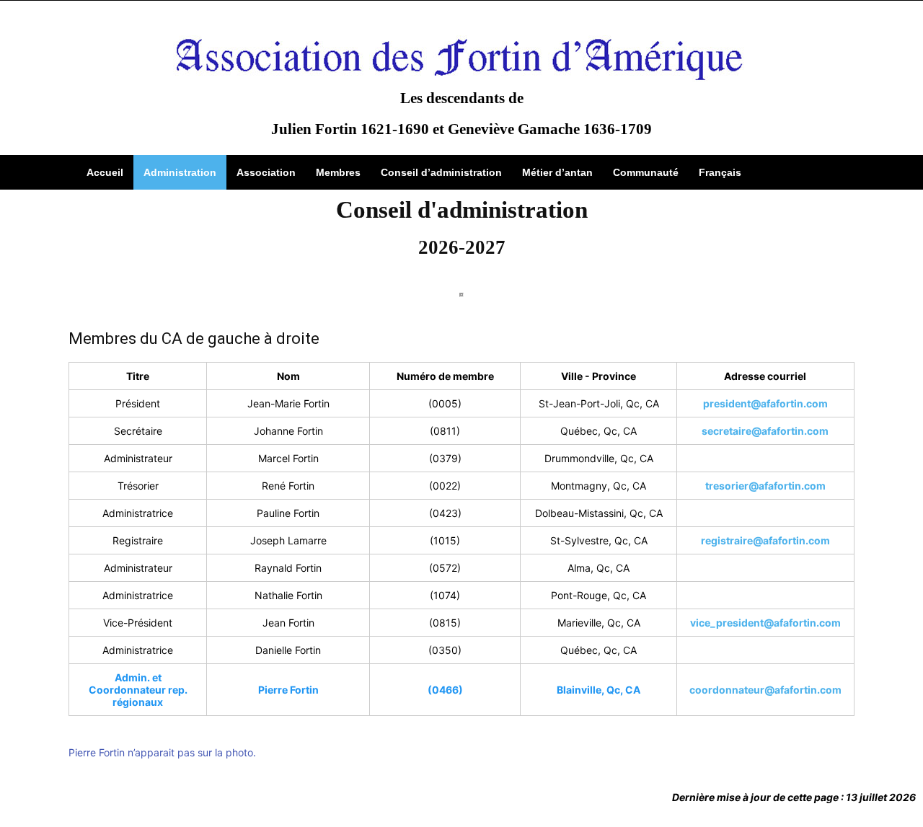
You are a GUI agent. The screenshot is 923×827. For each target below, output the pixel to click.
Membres (338, 172)
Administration (179, 172)
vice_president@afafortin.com (765, 622)
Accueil (105, 172)
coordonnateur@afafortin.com (765, 690)
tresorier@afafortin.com (765, 485)
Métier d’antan (557, 172)
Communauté (646, 172)
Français (720, 172)
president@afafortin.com (765, 403)
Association (266, 172)
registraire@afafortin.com (765, 540)
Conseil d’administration (441, 172)
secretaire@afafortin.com (765, 431)
